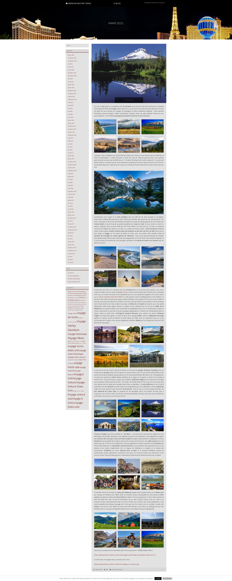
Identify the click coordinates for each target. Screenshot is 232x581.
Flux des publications (73, 276)
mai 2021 (70, 147)
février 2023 (71, 84)
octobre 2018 (71, 194)
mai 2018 (70, 206)
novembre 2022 (72, 93)
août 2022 (70, 102)
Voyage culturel (72, 313)
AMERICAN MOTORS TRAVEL (79, 3)
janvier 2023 (71, 87)
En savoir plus (167, 578)
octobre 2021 (71, 132)
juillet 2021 (70, 141)
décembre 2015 (72, 247)
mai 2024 (70, 64)
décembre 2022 (72, 90)
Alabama (73, 297)
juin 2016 (70, 236)
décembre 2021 (72, 126)
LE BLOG (117, 3)
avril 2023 (70, 79)
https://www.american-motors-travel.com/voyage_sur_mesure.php (116, 564)
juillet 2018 (70, 200)
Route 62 (74, 302)
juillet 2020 (70, 176)
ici (155, 106)
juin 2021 (70, 144)
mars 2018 (70, 209)
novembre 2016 (72, 227)
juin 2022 (70, 108)
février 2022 (71, 120)
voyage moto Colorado (80, 343)
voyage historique (77, 334)
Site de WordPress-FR (74, 281)
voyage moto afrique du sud (74, 341)
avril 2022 (70, 114)
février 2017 (71, 224)
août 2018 (70, 197)
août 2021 (70, 138)
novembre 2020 (72, 165)
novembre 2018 (72, 191)
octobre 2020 (71, 167)
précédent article (121, 292)
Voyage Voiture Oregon (78, 391)
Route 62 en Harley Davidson (74, 304)
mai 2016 (70, 239)
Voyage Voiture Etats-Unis (76, 386)
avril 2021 (70, 150)
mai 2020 (70, 182)
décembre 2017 (72, 218)
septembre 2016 (72, 230)
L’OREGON (129, 100)
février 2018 (71, 212)
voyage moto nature (76, 357)
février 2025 (71, 55)
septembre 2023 (72, 76)
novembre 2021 (72, 129)
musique (71, 300)
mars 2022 (70, 117)
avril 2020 (70, 185)
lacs (85, 297)
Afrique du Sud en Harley (74, 291)
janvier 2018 (71, 215)
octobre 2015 (71, 253)
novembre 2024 (72, 58)
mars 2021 (70, 153)
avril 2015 (70, 259)
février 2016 (71, 242)
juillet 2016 (70, 233)
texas (74, 308)
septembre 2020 (72, 170)
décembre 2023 (72, 73)
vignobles (78, 308)
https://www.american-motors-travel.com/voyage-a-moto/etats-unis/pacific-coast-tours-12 (125, 555)
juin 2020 (70, 179)
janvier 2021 (71, 159)
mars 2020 (70, 188)
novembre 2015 (72, 250)
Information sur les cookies (154, 2)
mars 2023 (70, 82)
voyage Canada (78, 310)
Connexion (71, 273)
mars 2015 (70, 262)
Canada (77, 297)
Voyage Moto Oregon (73, 359)
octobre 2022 (71, 96)
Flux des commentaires (74, 279)
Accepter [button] (158, 578)
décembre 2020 (72, 162)
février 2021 (71, 156)
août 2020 (70, 173)
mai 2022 (70, 111)
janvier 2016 (71, 245)
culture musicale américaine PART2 (111, 297)
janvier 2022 (71, 123)
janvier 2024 (71, 70)
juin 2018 (70, 203)
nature (77, 300)
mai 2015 (70, 256)
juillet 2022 (70, 105)
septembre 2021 (72, 135)
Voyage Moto (76, 338)
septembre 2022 (72, 99)
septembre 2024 (72, 61)
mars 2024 (70, 67)
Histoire (81, 298)
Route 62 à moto (76, 306)
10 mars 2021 (98, 569)
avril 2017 (70, 221)
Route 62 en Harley (80, 302)
